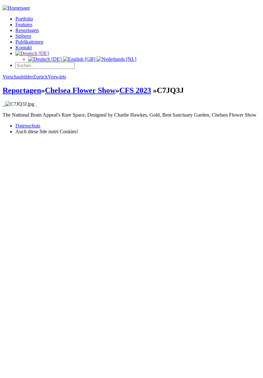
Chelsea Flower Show (80, 90)
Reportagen (27, 30)
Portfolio (24, 18)
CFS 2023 (135, 90)
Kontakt (23, 47)
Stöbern (23, 36)
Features (23, 24)
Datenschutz (27, 125)
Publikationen (29, 42)
